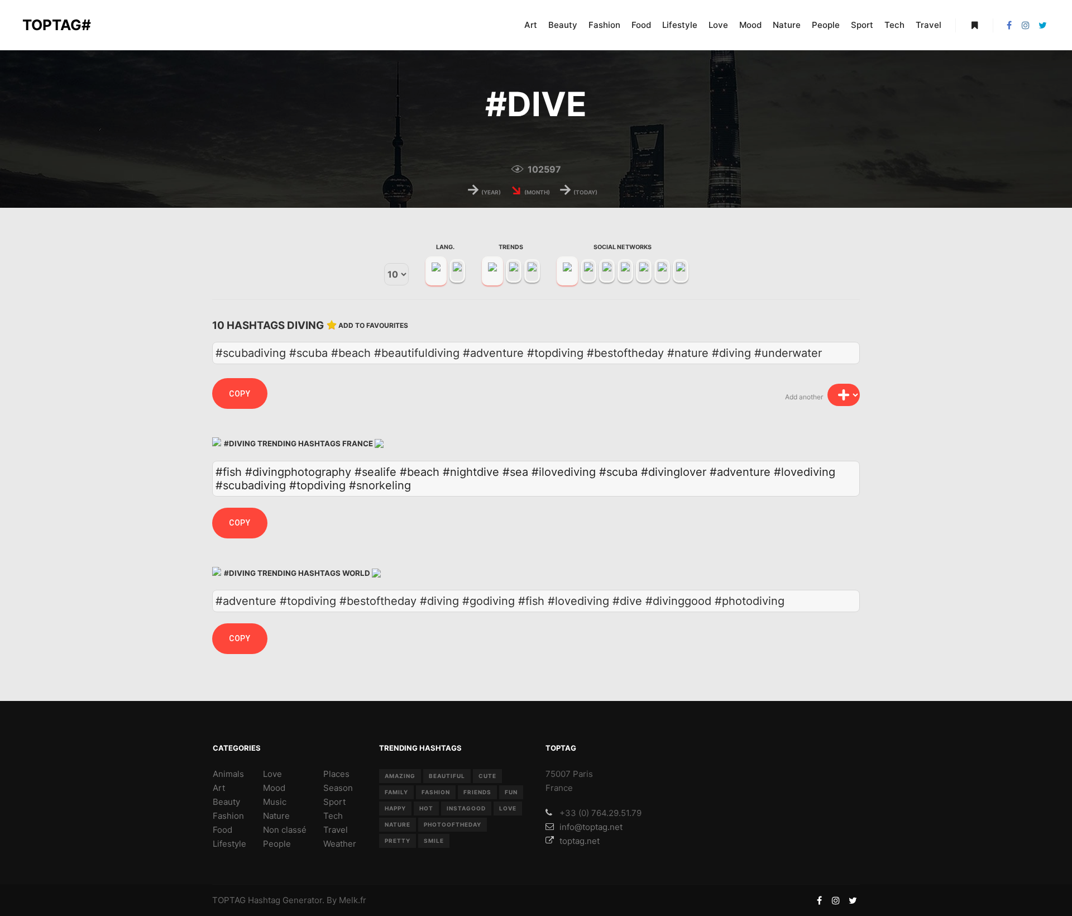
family (396, 792)
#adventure (740, 472)
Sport (334, 801)
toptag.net (579, 841)
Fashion (228, 815)
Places (336, 774)
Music (274, 801)
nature (397, 824)
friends (477, 792)
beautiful (447, 775)
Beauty (226, 801)
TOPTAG (229, 900)
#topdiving (317, 485)
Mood (274, 788)
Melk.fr (352, 900)
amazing (400, 775)
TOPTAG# (56, 25)
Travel (335, 829)
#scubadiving (251, 485)
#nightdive (471, 472)
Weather (339, 843)
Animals (228, 774)
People (277, 843)
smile (434, 840)
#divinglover (673, 472)
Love (272, 774)
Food (222, 829)
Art (219, 788)
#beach (419, 472)
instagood (466, 808)
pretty (397, 840)
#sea (515, 472)
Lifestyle (229, 843)
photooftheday (452, 824)
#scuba (618, 472)
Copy (240, 393)
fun (511, 792)
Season (338, 788)
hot (426, 808)
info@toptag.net (591, 827)
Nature (276, 815)
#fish (229, 472)
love (507, 808)
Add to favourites (373, 325)
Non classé (285, 829)
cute (487, 775)
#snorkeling (380, 485)
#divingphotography (298, 472)
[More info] (974, 25)
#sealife (375, 472)
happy (395, 808)
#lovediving (804, 472)
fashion (436, 792)
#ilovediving (564, 472)
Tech (333, 815)
